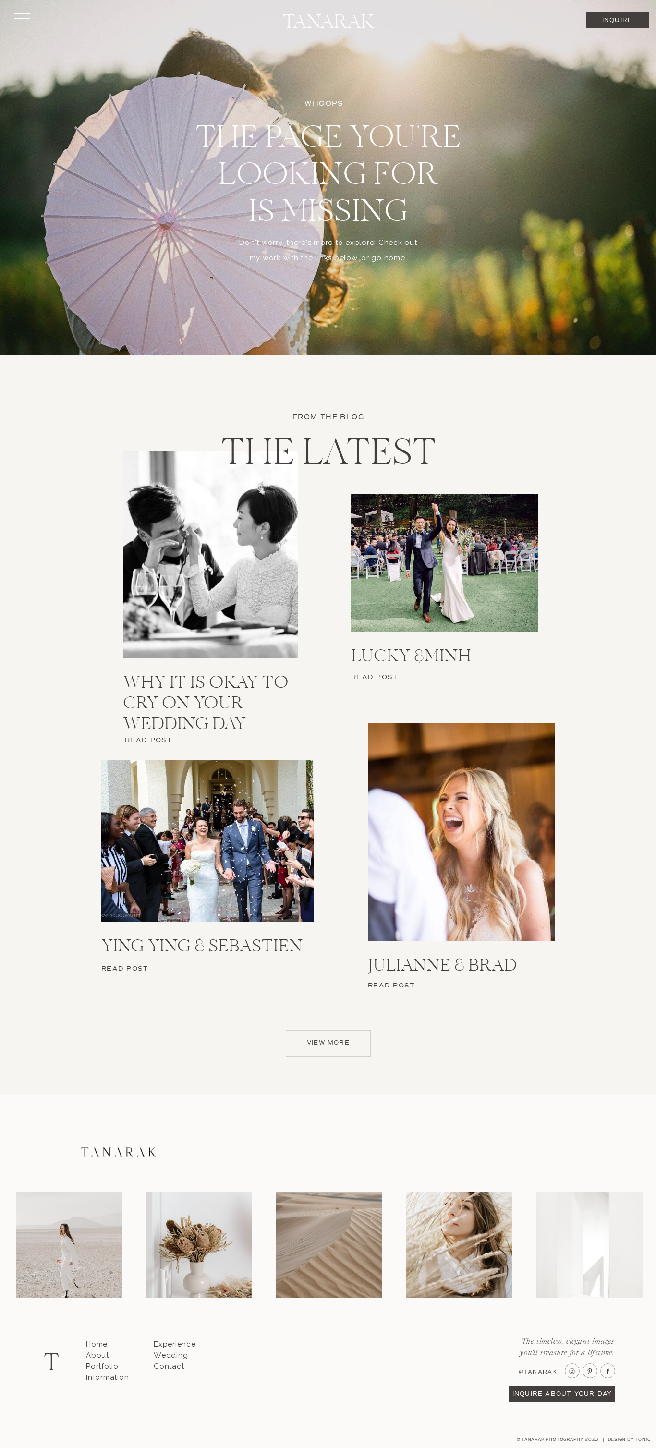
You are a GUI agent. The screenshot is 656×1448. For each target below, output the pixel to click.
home (394, 258)
